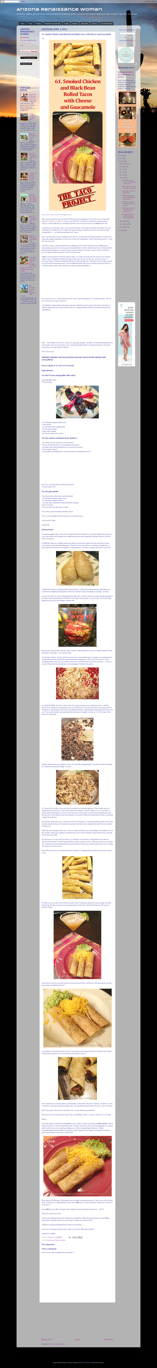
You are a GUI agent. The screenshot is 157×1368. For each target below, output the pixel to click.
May (123, 175)
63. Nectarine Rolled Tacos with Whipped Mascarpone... (129, 197)
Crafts (66, 23)
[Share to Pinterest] (81, 1237)
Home (23, 23)
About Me (84, 23)
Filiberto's (45, 221)
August (124, 166)
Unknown (25, 37)
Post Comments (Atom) (57, 1344)
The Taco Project (60, 1240)
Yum (43, 39)
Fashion (38, 23)
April (123, 178)
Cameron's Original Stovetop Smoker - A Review (32, 177)
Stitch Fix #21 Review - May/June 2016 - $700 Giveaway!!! (32, 198)
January (124, 227)
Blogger (101, 1362)
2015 (122, 230)
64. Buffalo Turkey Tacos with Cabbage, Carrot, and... (129, 182)
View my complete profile (28, 40)
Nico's (61, 221)
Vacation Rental (106, 23)
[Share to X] (77, 1237)
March (124, 221)
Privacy (94, 23)
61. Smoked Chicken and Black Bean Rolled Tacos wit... (128, 216)
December (125, 163)
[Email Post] (69, 1237)
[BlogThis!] (75, 1237)
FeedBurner (131, 40)
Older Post (108, 1340)
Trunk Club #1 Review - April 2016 (32, 96)
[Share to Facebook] (79, 1237)
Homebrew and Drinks (53, 23)
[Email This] (73, 1237)
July (123, 169)
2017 (122, 158)
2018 (122, 155)
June (123, 172)
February (125, 224)
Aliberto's (53, 221)
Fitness (75, 23)
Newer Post (47, 1340)
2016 (122, 161)
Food (30, 23)
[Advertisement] (77, 1320)
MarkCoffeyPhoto (85, 1362)
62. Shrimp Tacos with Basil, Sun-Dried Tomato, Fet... (128, 209)
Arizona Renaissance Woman (59, 9)
